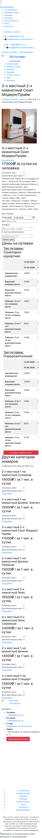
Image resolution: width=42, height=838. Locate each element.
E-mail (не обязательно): (13, 232)
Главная (5, 99)
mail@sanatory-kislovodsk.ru (20, 39)
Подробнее (7, 494)
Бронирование (7, 7)
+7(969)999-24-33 (15, 36)
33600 (27, 273)
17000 (26, 412)
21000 (26, 281)
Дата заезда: (7, 213)
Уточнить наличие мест (21, 452)
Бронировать (8, 160)
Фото (7, 23)
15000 (26, 390)
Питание (8, 18)
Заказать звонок (12, 32)
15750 (26, 290)
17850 (26, 312)
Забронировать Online (18, 739)
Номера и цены (12, 12)
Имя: (4, 221)
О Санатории (11, 10)
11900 (26, 301)
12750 (26, 437)
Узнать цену (8, 239)
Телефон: (6, 225)
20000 (27, 381)
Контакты (9, 26)
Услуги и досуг (11, 21)
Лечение (8, 15)
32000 (27, 373)
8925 (26, 323)
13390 (26, 337)
